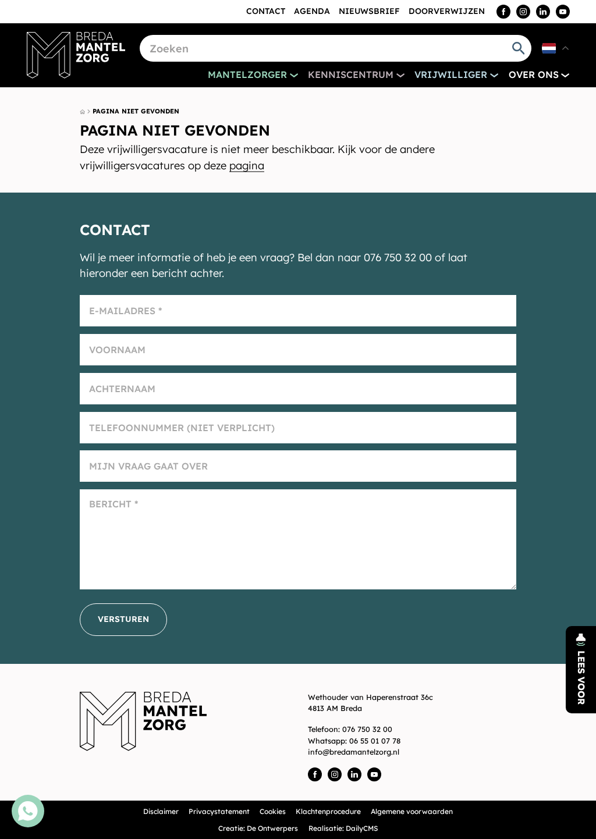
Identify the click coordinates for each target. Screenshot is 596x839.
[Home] (75, 55)
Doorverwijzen (447, 11)
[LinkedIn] (543, 12)
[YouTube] (563, 12)
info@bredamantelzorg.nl (353, 751)
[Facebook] (503, 12)
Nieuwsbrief (369, 11)
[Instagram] (523, 12)
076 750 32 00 (367, 729)
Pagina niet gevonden (136, 111)
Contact (265, 11)
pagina (246, 165)
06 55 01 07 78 (374, 740)
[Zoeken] (518, 48)
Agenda (312, 11)
